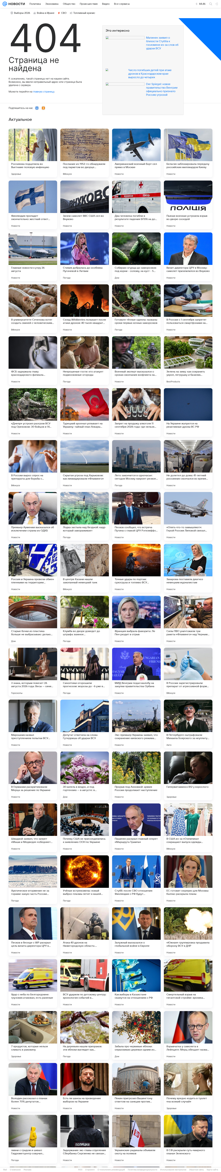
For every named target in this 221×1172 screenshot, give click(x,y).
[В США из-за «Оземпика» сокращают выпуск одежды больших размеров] (188, 827)
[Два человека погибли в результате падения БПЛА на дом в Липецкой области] (136, 205)
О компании (15, 1170)
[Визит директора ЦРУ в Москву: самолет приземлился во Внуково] (188, 256)
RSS (80, 1170)
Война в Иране (45, 13)
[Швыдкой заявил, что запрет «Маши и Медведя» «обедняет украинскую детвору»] (33, 827)
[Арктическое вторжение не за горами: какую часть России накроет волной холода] (33, 879)
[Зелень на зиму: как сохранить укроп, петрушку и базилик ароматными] (188, 360)
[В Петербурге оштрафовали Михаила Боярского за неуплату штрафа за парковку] (188, 724)
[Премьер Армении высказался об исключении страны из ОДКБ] (33, 516)
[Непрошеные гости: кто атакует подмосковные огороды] (84, 360)
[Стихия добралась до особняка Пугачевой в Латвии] (84, 256)
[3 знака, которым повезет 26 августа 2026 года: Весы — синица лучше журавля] (33, 672)
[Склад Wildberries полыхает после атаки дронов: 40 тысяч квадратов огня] (84, 308)
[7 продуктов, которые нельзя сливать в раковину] (33, 1035)
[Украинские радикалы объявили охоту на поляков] (136, 1139)
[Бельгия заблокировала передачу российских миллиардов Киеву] (188, 153)
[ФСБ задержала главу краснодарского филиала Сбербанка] (33, 360)
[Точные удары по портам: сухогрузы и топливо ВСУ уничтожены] (136, 568)
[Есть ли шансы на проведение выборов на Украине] (84, 1087)
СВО (63, 13)
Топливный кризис (84, 13)
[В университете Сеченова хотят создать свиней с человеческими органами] (33, 308)
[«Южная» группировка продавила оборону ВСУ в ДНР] (188, 931)
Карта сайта (212, 1170)
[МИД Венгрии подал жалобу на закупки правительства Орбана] (136, 672)
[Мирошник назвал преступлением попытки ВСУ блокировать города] (33, 724)
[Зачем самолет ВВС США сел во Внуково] (84, 205)
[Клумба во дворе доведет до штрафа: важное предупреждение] (84, 620)
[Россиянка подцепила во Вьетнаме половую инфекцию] (33, 153)
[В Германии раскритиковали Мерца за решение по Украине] (33, 776)
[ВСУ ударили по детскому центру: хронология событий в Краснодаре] (84, 983)
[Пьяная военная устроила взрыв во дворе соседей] (188, 205)
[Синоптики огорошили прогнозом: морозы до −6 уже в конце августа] (84, 672)
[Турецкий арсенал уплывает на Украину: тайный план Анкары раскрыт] (84, 412)
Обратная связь (196, 1170)
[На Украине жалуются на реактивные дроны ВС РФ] (188, 412)
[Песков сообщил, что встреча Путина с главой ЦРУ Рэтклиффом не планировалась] (136, 516)
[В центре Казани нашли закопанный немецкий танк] (84, 568)
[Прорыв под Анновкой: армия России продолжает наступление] (136, 776)
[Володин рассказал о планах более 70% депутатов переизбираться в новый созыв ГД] (33, 1087)
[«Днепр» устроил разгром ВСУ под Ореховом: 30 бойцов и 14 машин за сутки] (33, 412)
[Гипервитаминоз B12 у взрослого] (188, 776)
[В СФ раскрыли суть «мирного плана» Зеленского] (188, 1139)
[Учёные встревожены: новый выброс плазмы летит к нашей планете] (84, 879)
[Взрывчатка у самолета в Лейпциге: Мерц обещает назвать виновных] (188, 1035)
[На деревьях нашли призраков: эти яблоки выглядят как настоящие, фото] (84, 1035)
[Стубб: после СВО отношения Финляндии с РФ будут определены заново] (136, 879)
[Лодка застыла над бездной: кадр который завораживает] (84, 516)
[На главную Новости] (16, 4)
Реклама (27, 1170)
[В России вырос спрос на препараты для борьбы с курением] (33, 464)
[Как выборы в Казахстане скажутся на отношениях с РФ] (136, 983)
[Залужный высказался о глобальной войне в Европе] (136, 931)
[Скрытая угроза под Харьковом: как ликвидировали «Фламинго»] (84, 464)
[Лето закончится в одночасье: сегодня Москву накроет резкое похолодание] (136, 464)
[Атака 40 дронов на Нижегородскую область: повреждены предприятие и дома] (84, 931)
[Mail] (5, 4)
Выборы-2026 (22, 13)
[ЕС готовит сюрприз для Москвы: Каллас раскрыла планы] (188, 879)
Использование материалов (173, 1170)
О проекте (90, 1170)
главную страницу (43, 91)
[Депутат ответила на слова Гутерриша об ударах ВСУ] (84, 724)
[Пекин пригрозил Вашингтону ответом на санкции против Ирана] (136, 1087)
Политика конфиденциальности (142, 1170)
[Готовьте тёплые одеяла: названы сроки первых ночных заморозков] (136, 308)
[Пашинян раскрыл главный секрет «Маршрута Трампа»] (136, 827)
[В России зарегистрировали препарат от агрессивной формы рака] (188, 672)
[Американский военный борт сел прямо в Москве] (136, 153)
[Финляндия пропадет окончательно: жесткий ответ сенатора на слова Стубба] (33, 205)
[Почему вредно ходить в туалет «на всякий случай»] (188, 1087)
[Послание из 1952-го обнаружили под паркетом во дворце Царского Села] (84, 153)
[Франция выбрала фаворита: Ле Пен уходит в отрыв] (136, 620)
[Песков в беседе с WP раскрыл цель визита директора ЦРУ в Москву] (33, 931)
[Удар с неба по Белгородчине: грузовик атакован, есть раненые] (33, 983)
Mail (5, 1170)
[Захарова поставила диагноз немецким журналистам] (188, 568)
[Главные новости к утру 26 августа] (33, 256)
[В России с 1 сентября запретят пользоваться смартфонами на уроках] (188, 308)
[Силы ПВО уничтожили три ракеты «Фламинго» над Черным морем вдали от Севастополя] (188, 620)
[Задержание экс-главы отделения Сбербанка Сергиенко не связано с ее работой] (84, 1139)
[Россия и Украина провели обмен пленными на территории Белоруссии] (33, 568)
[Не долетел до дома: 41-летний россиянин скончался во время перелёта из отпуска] (188, 464)
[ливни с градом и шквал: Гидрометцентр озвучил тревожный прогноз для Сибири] (33, 1139)
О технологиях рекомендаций (111, 1170)
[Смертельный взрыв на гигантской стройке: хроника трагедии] (188, 983)
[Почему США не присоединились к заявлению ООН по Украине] (84, 827)
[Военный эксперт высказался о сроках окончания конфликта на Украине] (136, 360)
